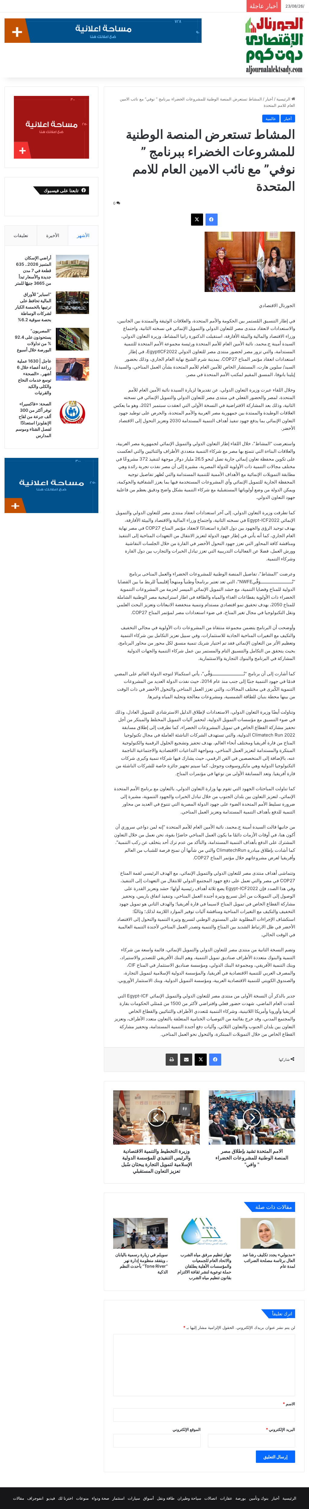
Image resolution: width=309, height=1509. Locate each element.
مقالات (18, 1498)
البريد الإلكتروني (280, 1429)
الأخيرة (52, 235)
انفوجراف (35, 1498)
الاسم (289, 1403)
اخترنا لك (65, 1498)
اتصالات (210, 1498)
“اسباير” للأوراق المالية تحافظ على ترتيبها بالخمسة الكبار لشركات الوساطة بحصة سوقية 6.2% (33, 307)
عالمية (271, 118)
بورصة (240, 1498)
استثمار (118, 1498)
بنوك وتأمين (259, 1498)
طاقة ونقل (165, 1498)
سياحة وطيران (189, 1498)
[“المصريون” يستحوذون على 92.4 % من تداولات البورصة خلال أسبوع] (72, 339)
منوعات (82, 1498)
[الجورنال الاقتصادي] (274, 46)
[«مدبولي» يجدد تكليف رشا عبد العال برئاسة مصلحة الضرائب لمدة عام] (268, 1233)
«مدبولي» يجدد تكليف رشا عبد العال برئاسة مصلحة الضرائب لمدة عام (269, 1260)
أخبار (269, 99)
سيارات (134, 1498)
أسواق (148, 1498)
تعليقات (21, 235)
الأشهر (83, 235)
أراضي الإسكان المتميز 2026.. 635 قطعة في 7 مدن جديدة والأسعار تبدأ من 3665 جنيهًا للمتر (33, 270)
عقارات (226, 1498)
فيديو (50, 1498)
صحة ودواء (100, 1498)
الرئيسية (283, 99)
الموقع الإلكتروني (187, 1429)
